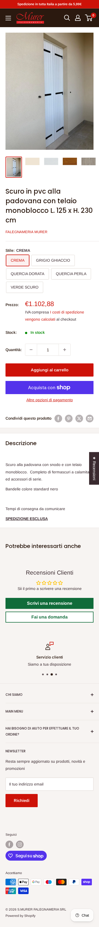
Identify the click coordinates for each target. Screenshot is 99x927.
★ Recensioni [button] (94, 468)
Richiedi (21, 800)
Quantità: (14, 349)
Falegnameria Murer (26, 232)
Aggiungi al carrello (49, 370)
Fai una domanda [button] (49, 617)
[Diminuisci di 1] (31, 349)
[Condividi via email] (90, 418)
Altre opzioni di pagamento (49, 400)
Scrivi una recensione (49, 603)
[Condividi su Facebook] (58, 418)
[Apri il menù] (8, 18)
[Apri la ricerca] (67, 18)
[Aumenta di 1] (64, 349)
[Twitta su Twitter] (79, 418)
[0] (89, 18)
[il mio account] (78, 18)
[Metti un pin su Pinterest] (69, 418)
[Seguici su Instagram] (20, 844)
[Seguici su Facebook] (9, 844)
